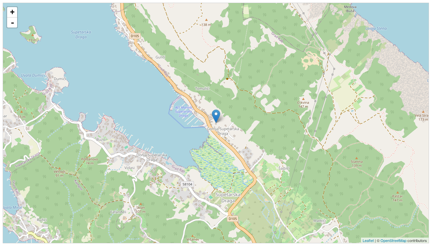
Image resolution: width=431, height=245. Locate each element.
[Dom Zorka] (216, 116)
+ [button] (12, 12)
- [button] (12, 22)
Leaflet (368, 240)
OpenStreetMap (393, 240)
